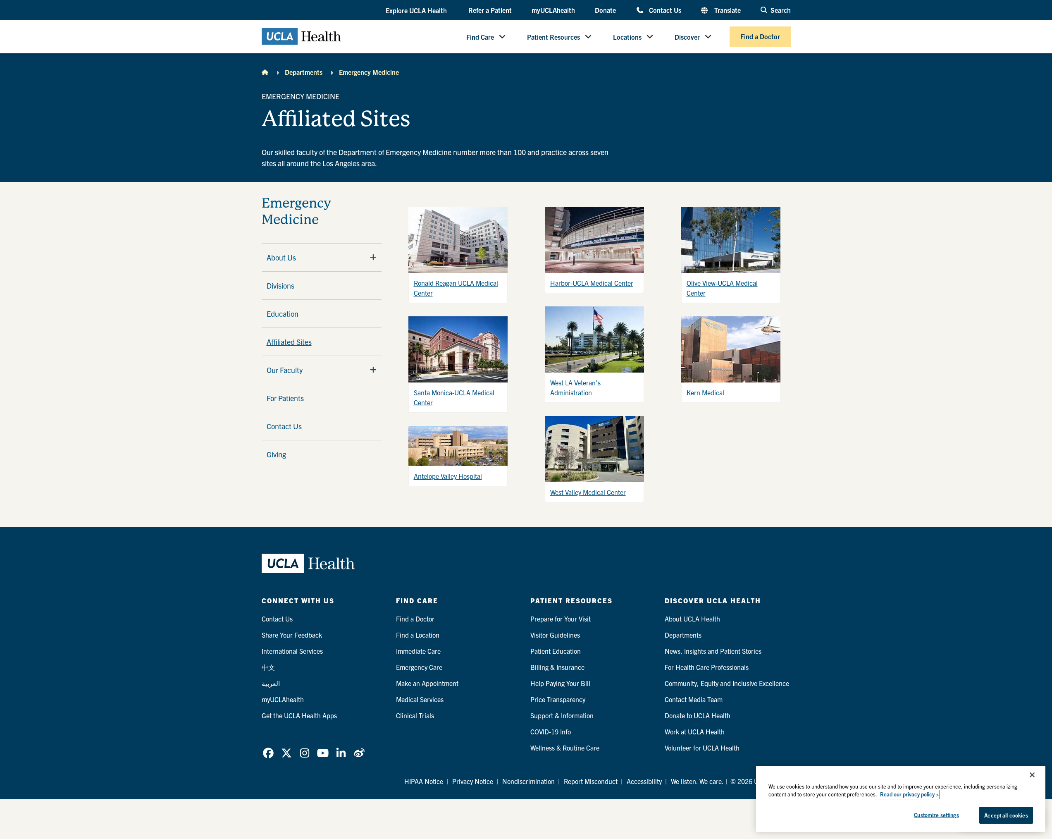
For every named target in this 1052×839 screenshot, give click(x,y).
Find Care (480, 36)
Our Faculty (285, 370)
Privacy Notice (472, 781)
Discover (687, 36)
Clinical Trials (415, 715)
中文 (268, 667)
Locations (627, 36)
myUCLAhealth (553, 10)
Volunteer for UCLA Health (702, 747)
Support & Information (562, 715)
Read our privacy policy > (909, 794)
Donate (605, 10)
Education (282, 313)
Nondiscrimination (528, 781)
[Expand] (373, 257)
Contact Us (665, 10)
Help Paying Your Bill (560, 683)
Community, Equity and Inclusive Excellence (727, 683)
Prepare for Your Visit (560, 618)
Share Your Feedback (292, 635)
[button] (417, 10)
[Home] (265, 72)
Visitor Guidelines (555, 635)
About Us (281, 257)
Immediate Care (418, 651)
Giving (276, 454)
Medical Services (420, 699)
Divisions (280, 285)
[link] (268, 753)
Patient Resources (553, 36)
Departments (303, 72)
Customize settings (936, 814)
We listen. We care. (697, 781)
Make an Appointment (427, 683)
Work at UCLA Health (695, 731)
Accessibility (644, 781)
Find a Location (417, 635)
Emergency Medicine (369, 72)
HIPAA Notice (423, 781)
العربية (271, 683)
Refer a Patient (490, 10)
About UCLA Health (692, 618)
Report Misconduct (591, 781)
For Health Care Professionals (707, 667)
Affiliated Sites (289, 342)
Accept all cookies (1006, 815)
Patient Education (555, 651)
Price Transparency (557, 699)
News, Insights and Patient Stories (713, 651)
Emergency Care (419, 667)
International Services (292, 651)
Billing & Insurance (557, 667)
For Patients (285, 398)
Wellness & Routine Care (564, 747)
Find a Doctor (760, 36)
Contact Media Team (694, 699)
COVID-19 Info (550, 731)
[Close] (1032, 775)
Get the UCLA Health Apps (299, 715)
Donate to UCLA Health (697, 715)
